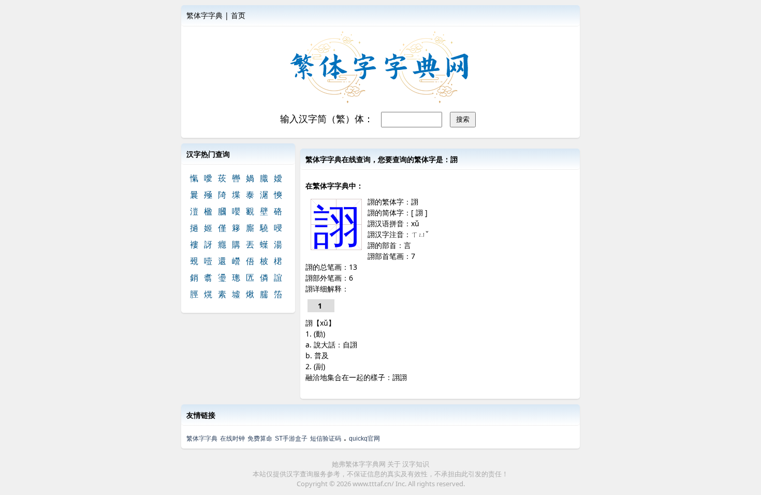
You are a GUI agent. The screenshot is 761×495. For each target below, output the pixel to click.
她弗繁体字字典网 (359, 464)
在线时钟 (232, 438)
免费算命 (259, 438)
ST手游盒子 (291, 438)
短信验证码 (325, 438)
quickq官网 (364, 438)
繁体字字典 (204, 15)
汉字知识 (415, 464)
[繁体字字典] (380, 68)
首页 (238, 15)
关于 (394, 464)
